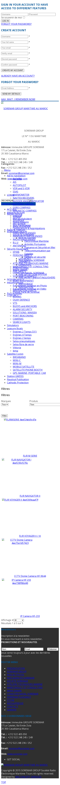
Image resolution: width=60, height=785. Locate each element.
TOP (3, 782)
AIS (14, 182)
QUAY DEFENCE (21, 299)
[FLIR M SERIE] (20, 419)
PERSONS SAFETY (22, 255)
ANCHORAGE (26, 283)
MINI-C (17, 360)
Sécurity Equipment (17, 248)
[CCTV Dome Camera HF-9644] (20, 543)
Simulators (13, 325)
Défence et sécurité (35, 257)
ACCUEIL (12, 209)
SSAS (15, 191)
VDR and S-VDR (21, 188)
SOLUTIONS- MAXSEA (25, 312)
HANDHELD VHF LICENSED (27, 236)
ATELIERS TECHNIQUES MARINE (25, 684)
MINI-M (17, 363)
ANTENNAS (19, 245)
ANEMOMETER (21, 194)
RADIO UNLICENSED (24, 239)
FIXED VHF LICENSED (24, 233)
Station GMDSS (15, 376)
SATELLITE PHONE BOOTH (28, 369)
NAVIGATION (26, 287)
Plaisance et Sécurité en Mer (39, 247)
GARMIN (11, 709)
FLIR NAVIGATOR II (30, 495)
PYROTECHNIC (21, 268)
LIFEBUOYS (25, 264)
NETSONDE (19, 223)
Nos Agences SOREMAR (31, 260)
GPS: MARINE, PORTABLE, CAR (29, 373)
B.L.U (15, 242)
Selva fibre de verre (23, 344)
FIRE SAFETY (19, 271)
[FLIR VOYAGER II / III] (20, 499)
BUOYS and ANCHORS (25, 306)
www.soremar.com (17, 753)
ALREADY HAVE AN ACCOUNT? (18, 75)
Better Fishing (14, 213)
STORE (10, 700)
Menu (7, 170)
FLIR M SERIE (30, 455)
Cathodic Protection (18, 382)
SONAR (17, 217)
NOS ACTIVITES (15, 674)
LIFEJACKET (25, 258)
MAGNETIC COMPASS (25, 210)
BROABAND (19, 357)
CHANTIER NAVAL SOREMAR (22, 693)
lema (15, 350)
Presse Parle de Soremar (26, 292)
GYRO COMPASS (21, 207)
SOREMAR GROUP (17, 671)
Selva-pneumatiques (24, 341)
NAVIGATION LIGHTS (24, 290)
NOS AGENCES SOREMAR (20, 678)
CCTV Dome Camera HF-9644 (30, 576)
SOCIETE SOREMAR (17, 681)
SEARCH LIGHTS (21, 322)
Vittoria (17, 347)
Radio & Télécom (16, 229)
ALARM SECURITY (22, 309)
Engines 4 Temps (22, 334)
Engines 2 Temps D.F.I (25, 331)
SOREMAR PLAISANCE (19, 697)
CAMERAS (18, 319)
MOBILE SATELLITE (23, 366)
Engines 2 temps (22, 338)
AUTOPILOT (19, 185)
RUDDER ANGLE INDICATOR (28, 201)
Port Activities (14, 293)
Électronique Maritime (36, 241)
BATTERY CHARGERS (24, 204)
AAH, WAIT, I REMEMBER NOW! (18, 99)
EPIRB (16, 252)
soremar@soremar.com (21, 173)
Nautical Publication (18, 379)
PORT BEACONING (23, 315)
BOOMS (17, 296)
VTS (15, 303)
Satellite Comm (15, 354)
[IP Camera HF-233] (20, 583)
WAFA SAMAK (14, 690)
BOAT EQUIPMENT (23, 280)
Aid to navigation (16, 175)
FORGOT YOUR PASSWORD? (16, 24)
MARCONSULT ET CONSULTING (30, 266)
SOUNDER (18, 220)
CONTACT (12, 706)
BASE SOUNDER (21, 226)
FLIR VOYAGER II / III (30, 536)
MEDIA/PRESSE (15, 282)
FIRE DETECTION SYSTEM (33, 274)
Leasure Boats (15, 328)
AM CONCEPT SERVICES (28, 776)
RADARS (17, 178)
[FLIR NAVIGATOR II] (20, 462)
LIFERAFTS (24, 261)
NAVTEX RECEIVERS (23, 198)
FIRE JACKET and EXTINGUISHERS (37, 277)
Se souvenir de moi (11, 17)
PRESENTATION (16, 668)
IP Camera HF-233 (30, 616)
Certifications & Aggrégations (29, 228)
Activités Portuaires (35, 244)
